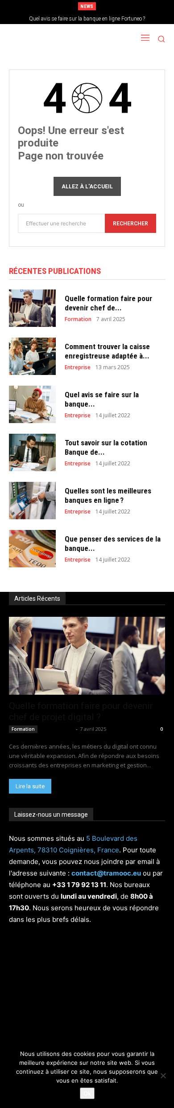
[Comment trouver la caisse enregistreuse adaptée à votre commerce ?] (32, 356)
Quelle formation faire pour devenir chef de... (108, 303)
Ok (87, 1093)
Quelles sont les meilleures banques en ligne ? (108, 495)
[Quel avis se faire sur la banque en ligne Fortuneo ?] (32, 404)
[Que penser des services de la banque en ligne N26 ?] (32, 548)
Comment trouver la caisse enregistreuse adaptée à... (107, 351)
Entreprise (78, 367)
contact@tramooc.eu (106, 873)
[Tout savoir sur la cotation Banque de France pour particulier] (32, 452)
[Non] (162, 1075)
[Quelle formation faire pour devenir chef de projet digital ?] (32, 308)
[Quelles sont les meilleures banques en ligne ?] (32, 500)
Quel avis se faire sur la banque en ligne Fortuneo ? (87, 19)
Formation (78, 319)
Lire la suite (30, 786)
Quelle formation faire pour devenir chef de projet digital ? (81, 711)
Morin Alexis (57, 728)
